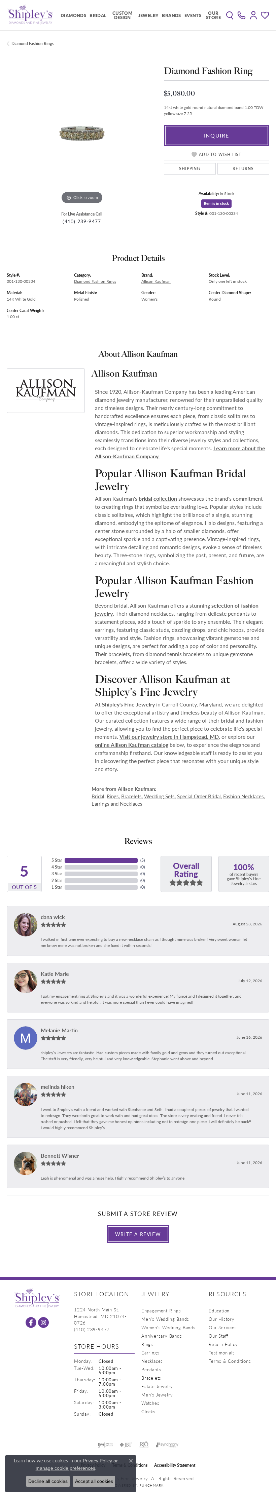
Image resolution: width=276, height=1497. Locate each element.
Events (192, 15)
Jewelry (148, 15)
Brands (171, 15)
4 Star (56, 867)
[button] (230, 15)
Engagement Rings (161, 1310)
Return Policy (223, 1344)
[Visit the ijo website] (105, 1445)
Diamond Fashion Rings (32, 43)
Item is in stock (216, 203)
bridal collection (158, 498)
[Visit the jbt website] (125, 1445)
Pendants (151, 1369)
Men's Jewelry (157, 1394)
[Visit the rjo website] (144, 1445)
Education (219, 1310)
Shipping (190, 168)
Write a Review (138, 1234)
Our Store (213, 15)
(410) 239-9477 (82, 221)
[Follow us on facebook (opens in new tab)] (31, 1322)
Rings (113, 796)
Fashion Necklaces (243, 796)
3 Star (56, 874)
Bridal (98, 15)
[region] (82, 130)
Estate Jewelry (157, 1386)
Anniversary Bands (161, 1336)
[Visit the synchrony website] (167, 1445)
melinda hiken (57, 1086)
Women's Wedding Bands (168, 1327)
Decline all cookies (48, 1481)
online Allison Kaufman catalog (131, 744)
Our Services (223, 1327)
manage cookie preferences (65, 1468)
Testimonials (222, 1352)
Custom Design (122, 15)
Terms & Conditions (230, 1361)
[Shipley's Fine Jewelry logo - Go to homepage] (30, 15)
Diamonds (73, 15)
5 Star (56, 860)
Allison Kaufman (156, 281)
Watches (150, 1403)
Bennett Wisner (60, 1155)
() (142, 860)
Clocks (148, 1411)
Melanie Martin (59, 1030)
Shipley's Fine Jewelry (128, 704)
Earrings (100, 803)
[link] (241, 15)
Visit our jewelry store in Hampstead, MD (169, 736)
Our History (222, 1319)
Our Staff (218, 1336)
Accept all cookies (94, 1481)
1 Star (56, 887)
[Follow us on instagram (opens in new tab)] (43, 1322)
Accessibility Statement (174, 1465)
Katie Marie (55, 973)
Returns (243, 168)
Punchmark (151, 1485)
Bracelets (131, 796)
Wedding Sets (159, 796)
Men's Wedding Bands (165, 1319)
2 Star (56, 880)
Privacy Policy (97, 1460)
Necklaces (131, 803)
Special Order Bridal (199, 796)
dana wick (53, 917)
